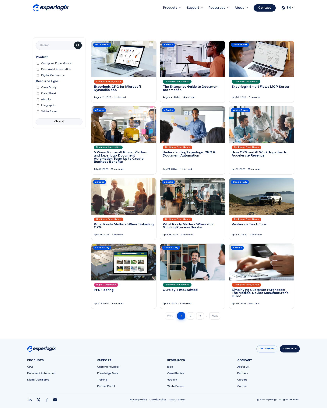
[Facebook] (47, 400)
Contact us (290, 349)
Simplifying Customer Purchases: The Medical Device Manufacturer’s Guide (260, 293)
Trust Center (177, 400)
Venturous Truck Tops (249, 224)
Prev (170, 316)
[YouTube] (55, 400)
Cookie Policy (157, 400)
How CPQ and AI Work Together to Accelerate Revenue (259, 154)
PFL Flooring (104, 290)
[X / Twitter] (38, 400)
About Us (243, 367)
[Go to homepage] (41, 349)
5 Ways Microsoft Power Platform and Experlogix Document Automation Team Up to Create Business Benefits (121, 157)
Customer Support (109, 367)
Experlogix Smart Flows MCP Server (261, 86)
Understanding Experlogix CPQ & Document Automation (189, 154)
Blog (170, 367)
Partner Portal (106, 386)
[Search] (78, 45)
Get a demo (267, 349)
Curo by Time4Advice (180, 290)
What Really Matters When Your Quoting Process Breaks (188, 226)
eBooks (172, 380)
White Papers (175, 386)
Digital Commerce (38, 380)
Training (102, 380)
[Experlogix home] (51, 7)
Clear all (59, 122)
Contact (264, 7)
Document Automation (41, 373)
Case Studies (175, 373)
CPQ (30, 367)
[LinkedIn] (30, 400)
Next (215, 316)
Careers (242, 380)
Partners (242, 373)
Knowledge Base (107, 373)
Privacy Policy (138, 400)
